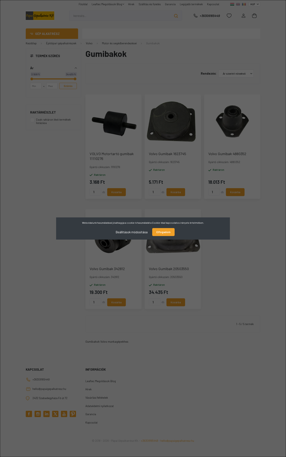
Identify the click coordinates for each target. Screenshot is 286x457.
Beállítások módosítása (132, 232)
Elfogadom (163, 232)
